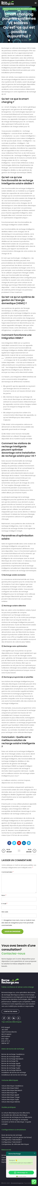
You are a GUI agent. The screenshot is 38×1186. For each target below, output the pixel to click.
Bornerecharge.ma (17, 1183)
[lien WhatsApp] (19, 1018)
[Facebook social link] (9, 843)
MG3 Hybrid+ (6, 1036)
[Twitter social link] (14, 843)
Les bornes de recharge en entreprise (15, 1120)
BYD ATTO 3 (6, 1041)
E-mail (4, 903)
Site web (5, 912)
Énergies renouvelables (11, 9)
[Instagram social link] (9, 1018)
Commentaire (7, 872)
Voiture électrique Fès (9, 1093)
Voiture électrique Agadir (10, 1095)
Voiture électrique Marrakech (12, 1090)
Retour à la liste (19, 850)
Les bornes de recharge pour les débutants (17, 1117)
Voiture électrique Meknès (11, 1102)
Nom (4, 895)
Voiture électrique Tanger (11, 1097)
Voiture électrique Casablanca (12, 1086)
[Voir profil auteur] (9, 40)
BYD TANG (5, 1039)
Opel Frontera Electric (9, 1032)
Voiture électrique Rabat (10, 1088)
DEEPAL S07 (5, 1043)
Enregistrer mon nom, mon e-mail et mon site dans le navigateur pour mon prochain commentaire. (18, 922)
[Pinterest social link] (19, 843)
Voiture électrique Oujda (10, 1099)
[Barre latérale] (2, 358)
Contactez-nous (13, 954)
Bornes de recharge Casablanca (13, 1054)
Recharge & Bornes (28, 9)
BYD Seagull (6, 1027)
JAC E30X (5, 1030)
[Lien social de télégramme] (29, 843)
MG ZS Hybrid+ (7, 1034)
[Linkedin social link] (24, 843)
